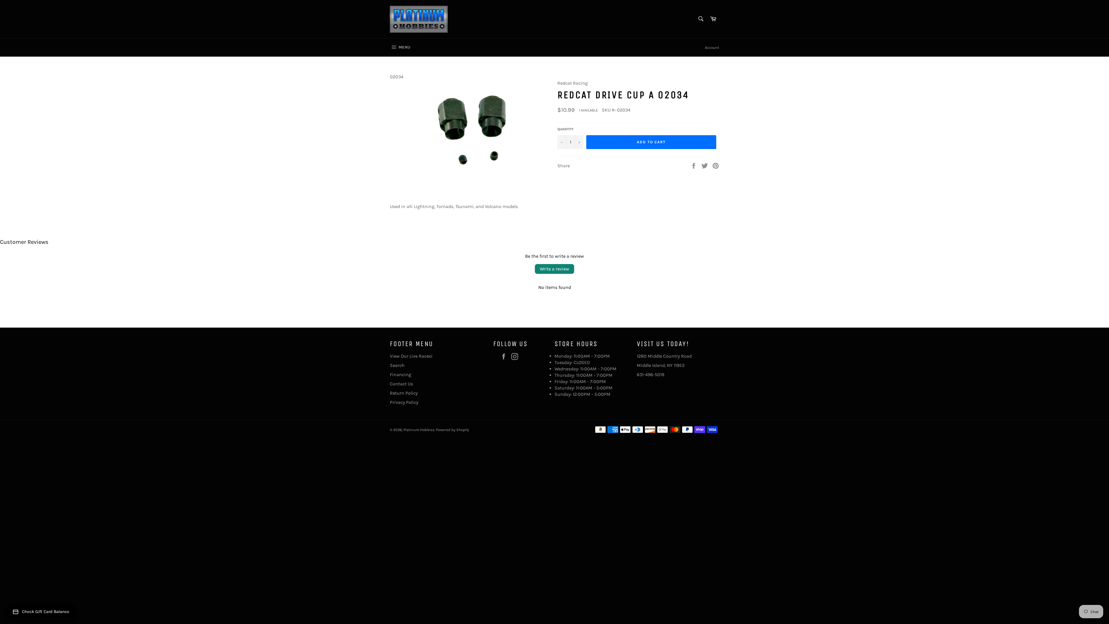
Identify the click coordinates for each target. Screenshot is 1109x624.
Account (712, 47)
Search (397, 365)
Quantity (565, 129)
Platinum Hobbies (419, 430)
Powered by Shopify (452, 430)
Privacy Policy (404, 402)
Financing (400, 374)
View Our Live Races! (411, 356)
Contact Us (401, 384)
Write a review (554, 269)
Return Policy (404, 393)
